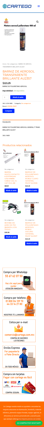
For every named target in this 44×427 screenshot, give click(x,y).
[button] (37, 22)
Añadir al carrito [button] (11, 190)
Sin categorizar (12, 64)
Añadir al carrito (18, 97)
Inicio (4, 64)
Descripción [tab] (7, 122)
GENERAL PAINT (12, 106)
